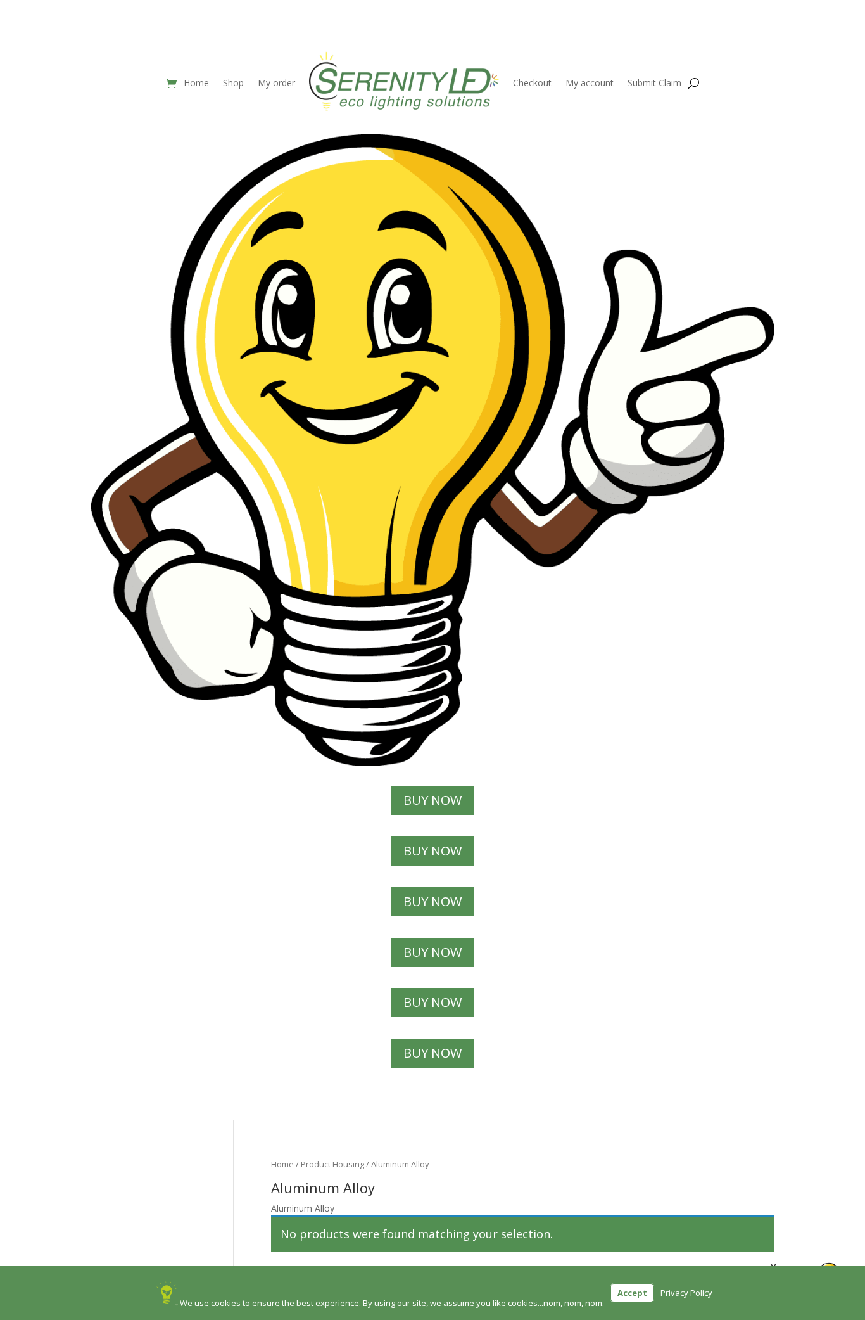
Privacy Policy (686, 1292)
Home (196, 83)
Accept (632, 1292)
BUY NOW (432, 800)
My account (589, 83)
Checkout (532, 83)
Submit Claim (654, 83)
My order (276, 83)
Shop (233, 83)
